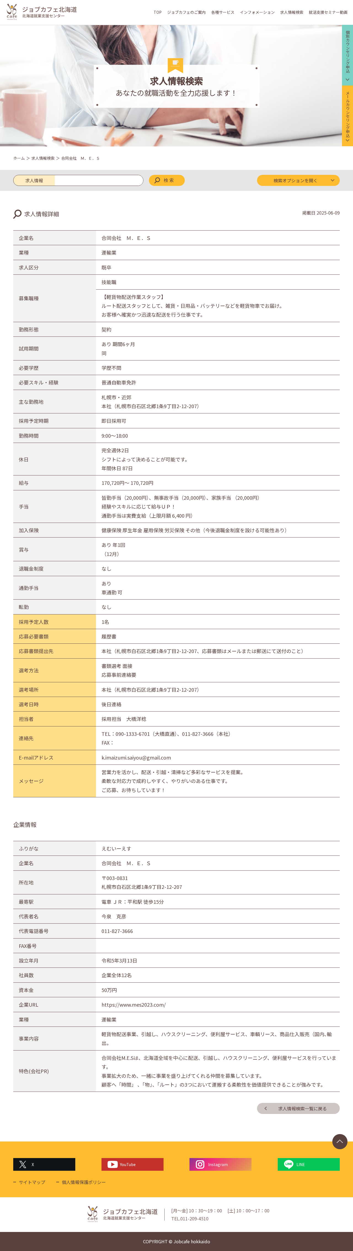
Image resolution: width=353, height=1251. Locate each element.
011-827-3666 (117, 930)
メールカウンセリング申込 (348, 114)
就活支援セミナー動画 (328, 12)
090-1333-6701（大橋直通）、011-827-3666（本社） (174, 733)
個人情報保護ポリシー (84, 1182)
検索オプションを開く (296, 180)
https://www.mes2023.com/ (133, 1004)
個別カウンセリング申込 (348, 51)
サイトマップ (32, 1182)
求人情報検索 (291, 12)
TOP (158, 12)
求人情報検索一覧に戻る (302, 1108)
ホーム (19, 158)
